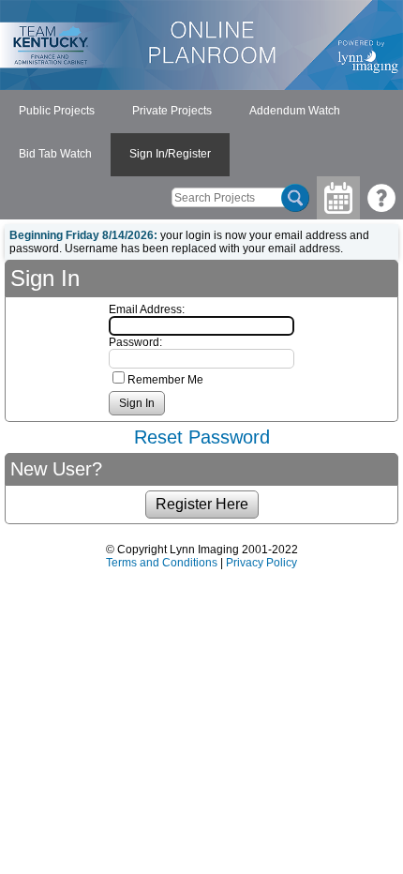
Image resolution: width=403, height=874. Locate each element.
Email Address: (147, 309)
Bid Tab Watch (55, 153)
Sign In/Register (170, 153)
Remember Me (165, 379)
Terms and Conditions (161, 562)
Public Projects (57, 110)
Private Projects (172, 110)
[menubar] (201, 133)
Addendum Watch (294, 110)
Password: (135, 342)
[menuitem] (56, 111)
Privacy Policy (261, 562)
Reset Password (202, 437)
